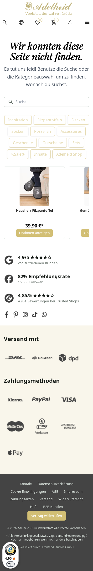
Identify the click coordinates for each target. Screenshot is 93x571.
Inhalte (40, 154)
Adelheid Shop (69, 154)
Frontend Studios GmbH (57, 547)
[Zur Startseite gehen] (48, 8)
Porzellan (42, 131)
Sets (76, 142)
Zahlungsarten (22, 499)
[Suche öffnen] (5, 22)
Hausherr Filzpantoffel (34, 210)
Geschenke (23, 142)
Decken (78, 120)
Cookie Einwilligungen (28, 491)
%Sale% (18, 154)
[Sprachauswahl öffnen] (21, 22)
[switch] (10, 564)
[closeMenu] (87, 22)
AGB (55, 491)
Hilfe (33, 506)
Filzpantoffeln (49, 120)
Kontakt (26, 484)
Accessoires (71, 131)
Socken (18, 131)
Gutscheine (52, 142)
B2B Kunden (53, 506)
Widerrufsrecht (70, 499)
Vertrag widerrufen (46, 515)
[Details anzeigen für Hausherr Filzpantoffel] (34, 186)
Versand (46, 499)
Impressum (73, 491)
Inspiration (18, 120)
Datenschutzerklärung (55, 484)
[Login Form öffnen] (70, 22)
